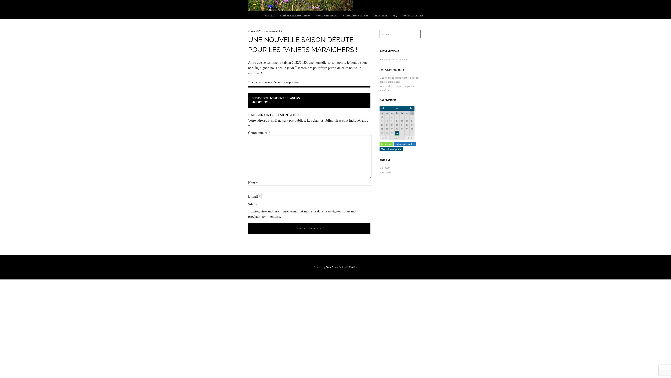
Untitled (353, 267)
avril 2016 (385, 172)
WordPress (331, 267)
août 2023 (385, 168)
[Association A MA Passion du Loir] (300, 9)
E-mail (254, 196)
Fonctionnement (327, 15)
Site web (254, 204)
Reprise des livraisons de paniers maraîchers (276, 100)
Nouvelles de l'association (394, 59)
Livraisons (386, 143)
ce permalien (292, 82)
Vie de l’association (355, 15)
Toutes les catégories (391, 149)
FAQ (395, 15)
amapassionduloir (274, 31)
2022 (384, 137)
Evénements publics (404, 143)
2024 (409, 137)
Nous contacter (412, 15)
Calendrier (380, 15)
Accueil (270, 15)
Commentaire (259, 132)
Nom (253, 182)
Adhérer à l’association (295, 15)
